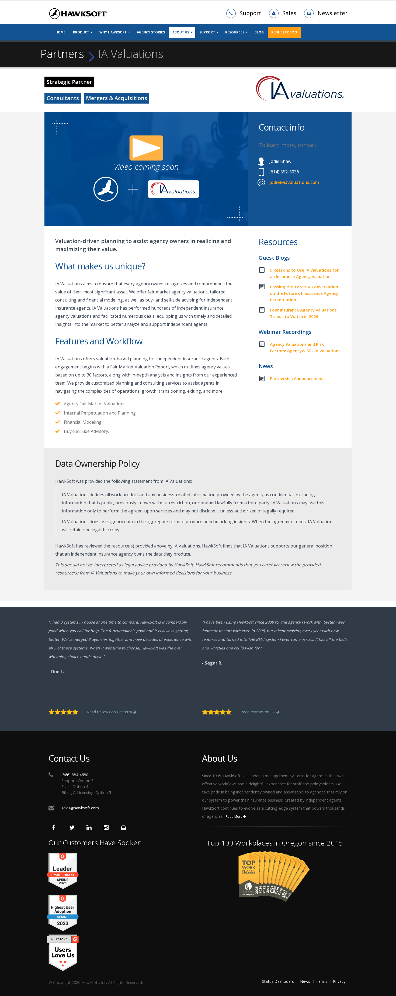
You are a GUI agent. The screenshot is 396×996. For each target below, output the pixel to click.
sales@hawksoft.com (80, 807)
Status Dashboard (278, 981)
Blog (259, 32)
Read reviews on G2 (258, 711)
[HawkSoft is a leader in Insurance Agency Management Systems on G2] (121, 913)
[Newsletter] (125, 828)
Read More (234, 816)
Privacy (339, 981)
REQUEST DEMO (284, 32)
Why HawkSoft (113, 32)
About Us (180, 32)
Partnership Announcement (297, 378)
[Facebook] (56, 828)
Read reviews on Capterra (110, 711)
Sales (289, 13)
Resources (234, 32)
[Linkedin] (90, 828)
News (305, 981)
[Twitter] (73, 828)
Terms (321, 981)
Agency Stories (151, 32)
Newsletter (333, 13)
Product (81, 32)
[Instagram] (108, 828)
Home (60, 32)
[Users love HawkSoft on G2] (121, 953)
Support (250, 13)
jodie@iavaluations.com (294, 182)
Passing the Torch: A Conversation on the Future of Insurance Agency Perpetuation (304, 293)
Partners (62, 53)
